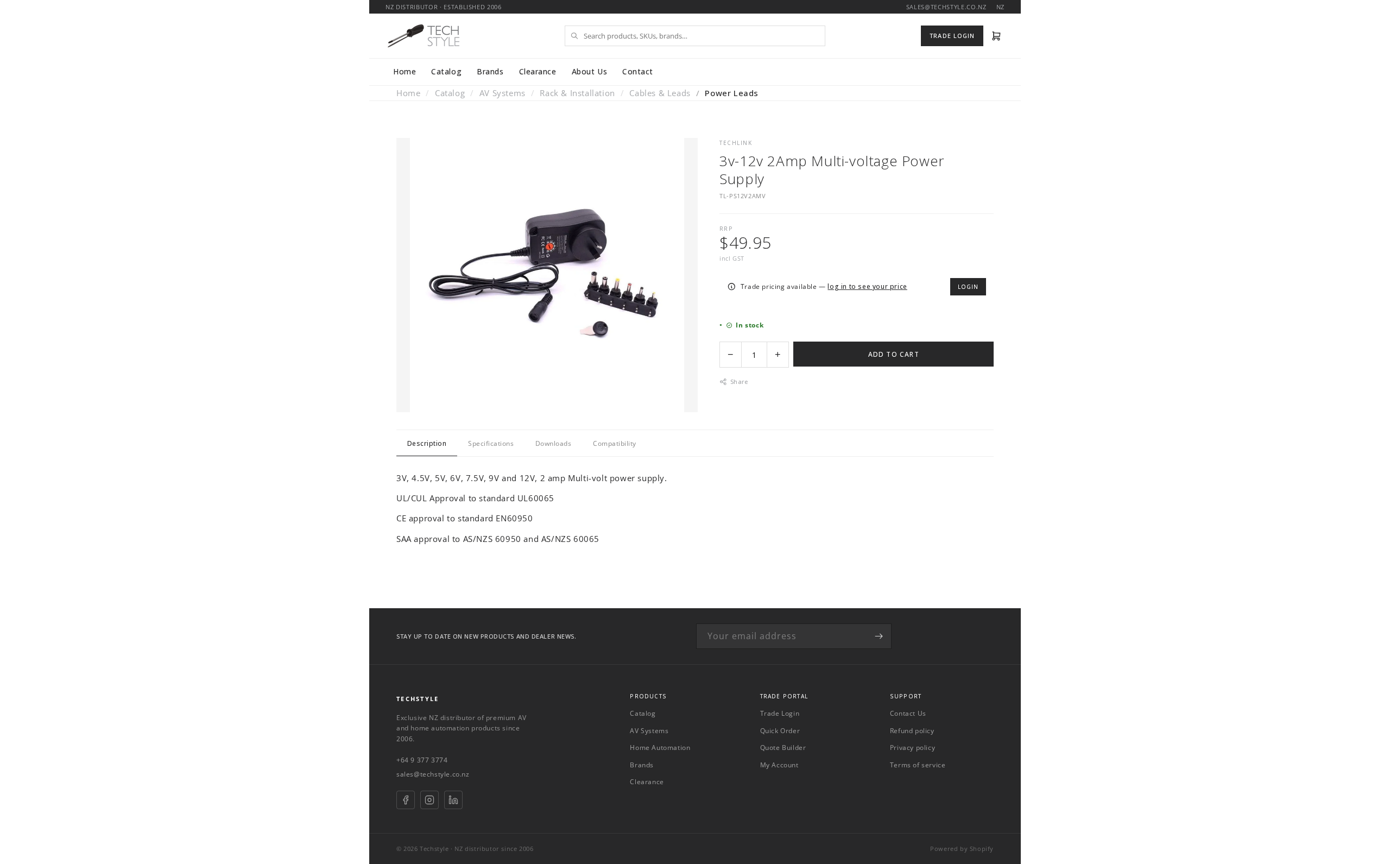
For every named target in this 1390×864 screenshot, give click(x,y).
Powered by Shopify (962, 848)
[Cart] (996, 35)
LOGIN (968, 287)
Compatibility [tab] (614, 443)
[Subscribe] (879, 636)
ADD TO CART (893, 354)
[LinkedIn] (453, 800)
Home (404, 71)
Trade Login (780, 713)
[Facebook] (405, 800)
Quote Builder (783, 747)
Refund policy (912, 730)
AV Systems (502, 92)
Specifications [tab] (491, 443)
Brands (490, 71)
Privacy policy (912, 747)
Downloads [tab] (553, 443)
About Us (589, 71)
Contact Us (908, 713)
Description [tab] (426, 443)
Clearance (538, 71)
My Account (779, 765)
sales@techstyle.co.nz (433, 774)
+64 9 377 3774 (421, 760)
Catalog (446, 71)
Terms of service (918, 765)
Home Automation (660, 747)
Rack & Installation (577, 92)
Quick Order (780, 730)
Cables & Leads (659, 92)
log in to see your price (867, 286)
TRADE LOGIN (952, 35)
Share (739, 381)
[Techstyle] (424, 35)
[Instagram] (429, 800)
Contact (637, 71)
